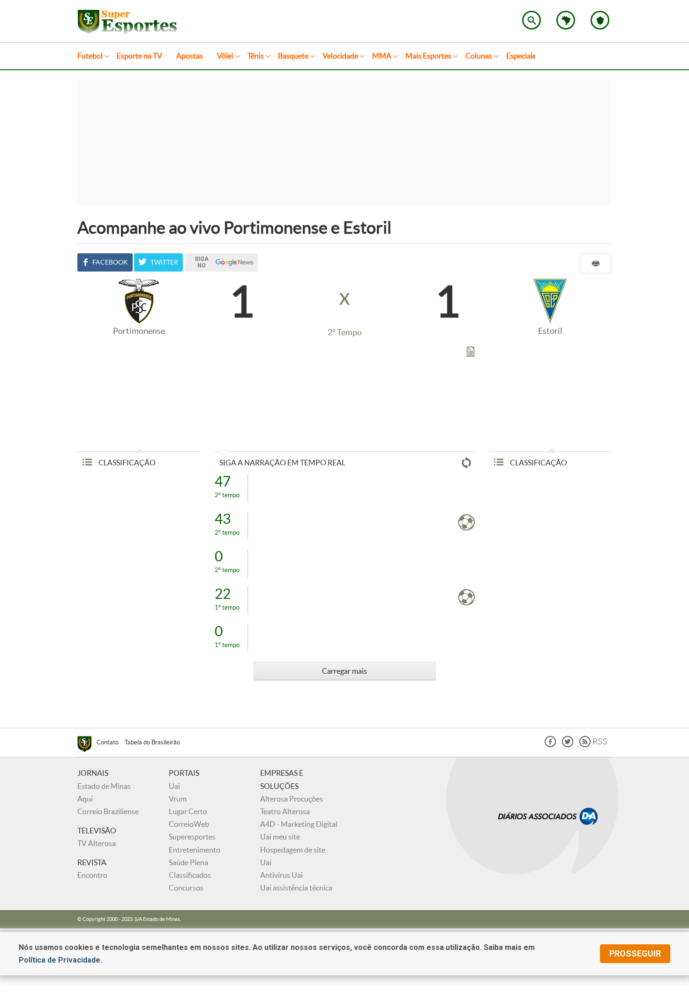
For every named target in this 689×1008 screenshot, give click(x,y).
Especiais (521, 56)
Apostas (189, 56)
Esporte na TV (139, 56)
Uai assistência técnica (296, 887)
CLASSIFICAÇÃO (126, 462)
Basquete (293, 56)
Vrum (178, 799)
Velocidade (340, 56)
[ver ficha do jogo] (470, 353)
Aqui (85, 799)
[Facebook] (550, 744)
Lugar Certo (188, 811)
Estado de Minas (104, 786)
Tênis (255, 56)
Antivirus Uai (281, 875)
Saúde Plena (188, 862)
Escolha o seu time (600, 20)
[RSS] (593, 744)
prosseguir (635, 953)
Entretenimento (194, 850)
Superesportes (192, 836)
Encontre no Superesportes (531, 20)
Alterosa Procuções (291, 799)
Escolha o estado (565, 20)
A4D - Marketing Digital (298, 824)
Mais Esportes (428, 56)
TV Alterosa (96, 843)
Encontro (92, 875)
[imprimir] (595, 263)
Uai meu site (280, 836)
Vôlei (225, 56)
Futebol (90, 56)
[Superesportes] (87, 745)
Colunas (478, 56)
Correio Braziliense (108, 811)
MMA (381, 56)
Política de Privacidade (59, 960)
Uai (174, 786)
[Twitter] (567, 744)
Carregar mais (344, 671)
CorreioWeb (189, 824)
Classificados (190, 875)
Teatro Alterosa (285, 811)
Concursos (186, 887)
